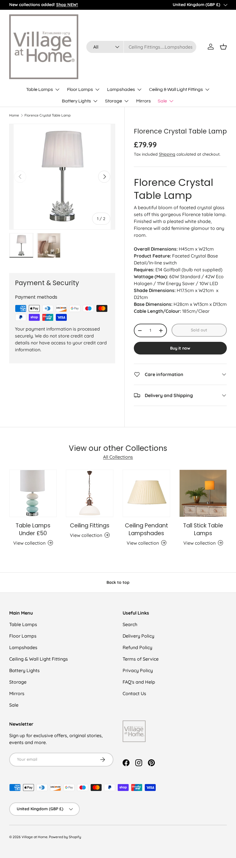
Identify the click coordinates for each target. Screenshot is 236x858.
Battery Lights (24, 670)
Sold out (199, 330)
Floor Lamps (23, 636)
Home (14, 115)
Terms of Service (141, 659)
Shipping (167, 154)
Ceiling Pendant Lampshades (146, 529)
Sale (13, 705)
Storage (17, 682)
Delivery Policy (138, 636)
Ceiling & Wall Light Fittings (38, 659)
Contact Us (134, 693)
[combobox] (141, 47)
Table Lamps (23, 624)
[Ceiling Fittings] (89, 493)
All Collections (118, 457)
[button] (223, 46)
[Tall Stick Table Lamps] (203, 493)
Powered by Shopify (65, 837)
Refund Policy (137, 647)
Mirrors (143, 101)
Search (130, 624)
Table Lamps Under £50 (33, 529)
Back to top (118, 582)
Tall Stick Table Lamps (203, 529)
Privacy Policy (138, 670)
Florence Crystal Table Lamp (47, 115)
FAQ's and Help (139, 682)
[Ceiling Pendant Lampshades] (146, 493)
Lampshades (23, 647)
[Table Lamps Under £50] (32, 493)
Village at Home (34, 837)
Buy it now (180, 348)
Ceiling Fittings (89, 525)
